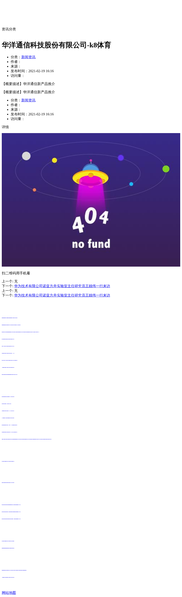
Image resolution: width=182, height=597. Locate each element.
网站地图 (9, 593)
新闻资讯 (28, 57)
